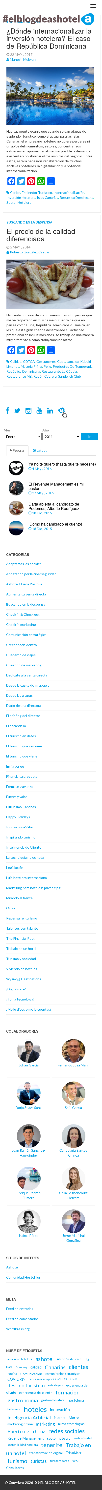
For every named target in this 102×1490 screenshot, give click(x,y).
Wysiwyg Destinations (23, 979)
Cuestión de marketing (24, 665)
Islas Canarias (47, 197)
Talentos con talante (22, 928)
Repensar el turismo (21, 918)
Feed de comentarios (22, 1319)
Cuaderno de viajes (21, 655)
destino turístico (26, 1385)
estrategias (55, 1385)
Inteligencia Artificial (29, 1417)
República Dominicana (76, 197)
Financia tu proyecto (22, 776)
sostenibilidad (83, 1438)
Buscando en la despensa (29, 222)
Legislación (14, 867)
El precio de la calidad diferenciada (40, 235)
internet (59, 1418)
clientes (78, 1367)
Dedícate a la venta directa (26, 675)
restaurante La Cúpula (59, 371)
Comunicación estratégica (26, 635)
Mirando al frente (19, 898)
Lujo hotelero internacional (27, 878)
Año (45, 430)
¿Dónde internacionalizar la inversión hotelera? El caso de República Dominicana (49, 38)
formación (67, 1392)
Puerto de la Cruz (26, 1431)
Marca (74, 1417)
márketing (45, 1424)
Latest (41, 450)
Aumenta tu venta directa (26, 594)
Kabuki (85, 361)
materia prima (31, 366)
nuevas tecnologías (71, 1424)
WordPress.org (18, 1329)
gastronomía (22, 1400)
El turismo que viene (21, 756)
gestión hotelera (53, 1400)
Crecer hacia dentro (21, 645)
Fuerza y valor (16, 797)
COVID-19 (16, 1379)
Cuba (61, 361)
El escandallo (16, 726)
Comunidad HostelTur (23, 1277)
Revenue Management (25, 1438)
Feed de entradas (19, 1308)
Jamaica (73, 361)
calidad (16, 361)
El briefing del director (23, 716)
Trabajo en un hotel (21, 948)
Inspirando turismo (20, 837)
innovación (60, 1409)
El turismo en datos (21, 736)
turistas (38, 1461)
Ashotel (12, 1267)
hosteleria (76, 1400)
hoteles (35, 1409)
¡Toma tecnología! (20, 999)
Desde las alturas (19, 695)
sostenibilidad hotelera (22, 1445)
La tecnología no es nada (25, 857)
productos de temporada (73, 366)
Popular (18, 450)
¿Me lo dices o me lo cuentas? (28, 1009)
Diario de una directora (23, 705)
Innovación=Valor (19, 827)
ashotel (44, 1359)
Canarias (55, 1367)
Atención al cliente (69, 1359)
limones (12, 366)
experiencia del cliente (35, 1392)
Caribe (15, 192)
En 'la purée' (15, 766)
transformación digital (46, 1453)
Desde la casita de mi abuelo (28, 685)
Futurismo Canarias (21, 807)
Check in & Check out (23, 614)
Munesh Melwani (23, 59)
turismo (17, 1460)
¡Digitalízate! (16, 989)
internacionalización (68, 192)
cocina (12, 1374)
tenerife (51, 1444)
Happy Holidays (18, 817)
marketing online (20, 1424)
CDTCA (29, 361)
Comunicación (31, 1374)
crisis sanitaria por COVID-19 (48, 1379)
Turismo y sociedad (21, 959)
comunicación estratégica (62, 1374)
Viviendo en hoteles (21, 969)
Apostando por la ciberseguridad (31, 574)
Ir (89, 436)
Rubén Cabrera (45, 376)
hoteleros (14, 1409)
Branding (21, 1367)
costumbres (46, 361)
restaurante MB (19, 376)
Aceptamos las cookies (24, 564)
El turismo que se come (24, 746)
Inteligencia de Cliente (23, 847)
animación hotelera (19, 1359)
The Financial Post (20, 938)
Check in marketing (21, 624)
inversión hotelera (20, 197)
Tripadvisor (73, 1453)
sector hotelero (18, 202)
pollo (47, 366)
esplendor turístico (37, 192)
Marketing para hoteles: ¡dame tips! (33, 888)
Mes (7, 430)
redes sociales (66, 1431)
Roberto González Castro (29, 252)
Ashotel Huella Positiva (24, 584)
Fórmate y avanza (19, 786)
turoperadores (59, 1460)
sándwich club (69, 376)
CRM (73, 1379)
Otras (10, 908)
